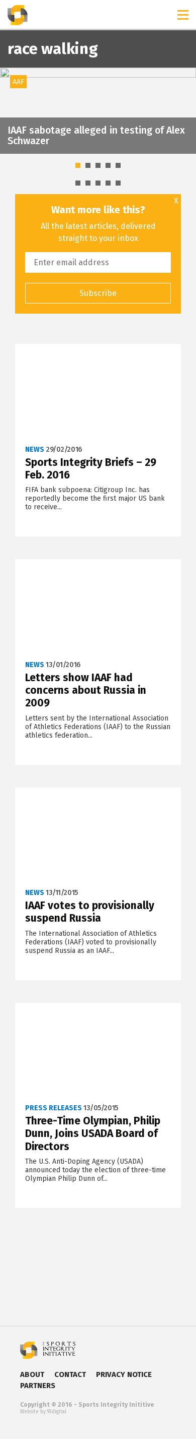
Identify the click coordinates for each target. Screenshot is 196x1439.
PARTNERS (37, 1385)
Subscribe (98, 293)
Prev (13, 111)
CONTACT (70, 1374)
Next (183, 111)
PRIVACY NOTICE (124, 1374)
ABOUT (32, 1374)
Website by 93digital (43, 1412)
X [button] (176, 201)
